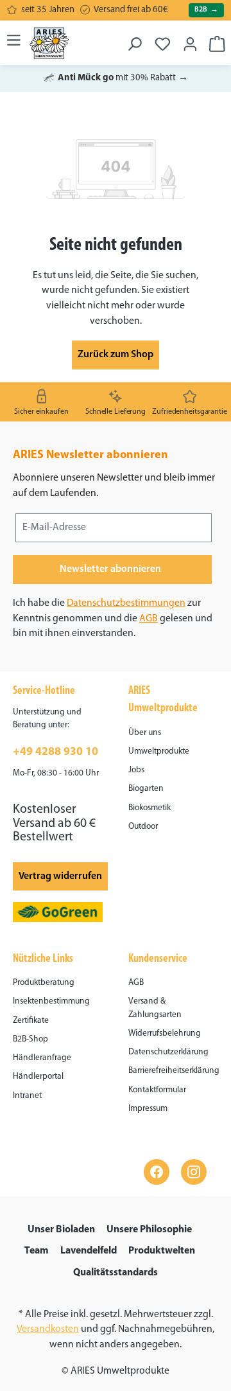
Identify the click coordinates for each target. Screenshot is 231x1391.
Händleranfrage (42, 1058)
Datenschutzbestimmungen (126, 603)
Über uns (144, 733)
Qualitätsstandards (115, 1273)
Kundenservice (157, 959)
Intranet (27, 1096)
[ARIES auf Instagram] (194, 1172)
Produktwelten (161, 1251)
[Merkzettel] (162, 40)
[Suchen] (134, 40)
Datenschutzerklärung (168, 1052)
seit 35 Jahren (47, 10)
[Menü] (14, 40)
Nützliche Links (43, 959)
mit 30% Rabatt (115, 78)
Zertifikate (31, 1020)
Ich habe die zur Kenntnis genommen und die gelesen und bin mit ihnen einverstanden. (112, 618)
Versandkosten (48, 1329)
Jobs (136, 770)
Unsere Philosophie (149, 1230)
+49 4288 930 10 (55, 752)
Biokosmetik (149, 808)
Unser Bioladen (61, 1230)
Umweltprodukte (158, 751)
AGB (148, 619)
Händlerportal (38, 1076)
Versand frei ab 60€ (131, 10)
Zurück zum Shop (115, 355)
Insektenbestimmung (51, 1001)
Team (36, 1251)
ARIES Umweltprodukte (163, 700)
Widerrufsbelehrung (164, 1033)
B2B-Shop (30, 1039)
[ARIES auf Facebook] (156, 1172)
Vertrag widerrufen (60, 876)
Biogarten (146, 788)
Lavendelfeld (88, 1251)
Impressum (147, 1108)
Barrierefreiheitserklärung (173, 1071)
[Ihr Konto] (190, 40)
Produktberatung (43, 983)
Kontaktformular (157, 1090)
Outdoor (143, 826)
